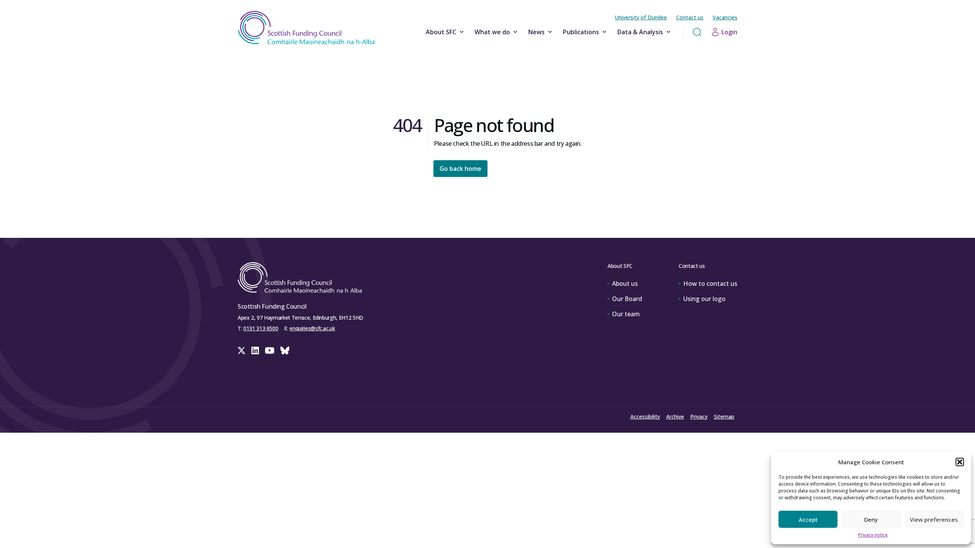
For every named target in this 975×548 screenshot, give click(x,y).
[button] (960, 462)
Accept (808, 519)
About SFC (441, 32)
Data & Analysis (640, 32)
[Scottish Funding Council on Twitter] (241, 350)
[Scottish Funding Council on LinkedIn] (255, 350)
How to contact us (710, 283)
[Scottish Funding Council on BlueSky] (284, 350)
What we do (492, 32)
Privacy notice (873, 535)
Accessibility (645, 416)
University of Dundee (641, 17)
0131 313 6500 (260, 328)
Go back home (460, 168)
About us (625, 283)
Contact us (689, 17)
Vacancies (725, 17)
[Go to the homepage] (306, 28)
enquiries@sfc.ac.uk (312, 328)
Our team (626, 314)
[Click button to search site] (697, 32)
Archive (675, 416)
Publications (581, 32)
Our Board (627, 299)
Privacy (699, 416)
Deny (871, 519)
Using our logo (704, 299)
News (536, 32)
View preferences (934, 519)
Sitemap (724, 416)
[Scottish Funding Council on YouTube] (269, 350)
